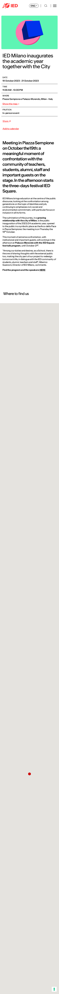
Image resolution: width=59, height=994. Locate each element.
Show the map (10, 103)
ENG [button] (33, 5)
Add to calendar (11, 128)
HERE (42, 270)
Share (6, 121)
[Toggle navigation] (55, 6)
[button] (29, 773)
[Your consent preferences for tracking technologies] (54, 989)
